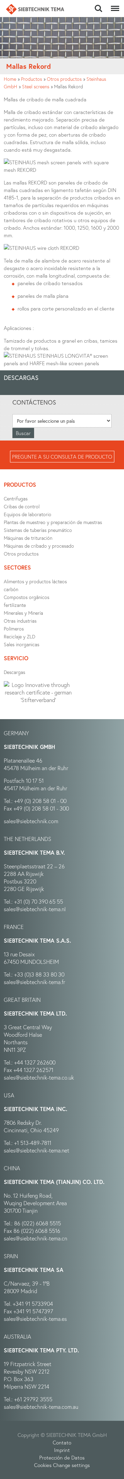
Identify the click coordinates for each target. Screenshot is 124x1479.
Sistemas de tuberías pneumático (38, 530)
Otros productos (64, 79)
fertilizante (15, 605)
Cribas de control (22, 506)
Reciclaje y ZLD (19, 636)
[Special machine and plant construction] (35, 9)
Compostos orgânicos (26, 597)
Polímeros (14, 628)
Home (10, 79)
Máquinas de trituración (28, 538)
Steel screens (35, 86)
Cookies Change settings (62, 1465)
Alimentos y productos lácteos (35, 581)
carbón (11, 589)
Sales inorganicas (21, 644)
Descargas (14, 672)
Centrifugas (16, 498)
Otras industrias (20, 620)
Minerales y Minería (23, 613)
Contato (62, 1442)
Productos (31, 79)
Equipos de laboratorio (27, 514)
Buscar (98, 4)
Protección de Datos (62, 1457)
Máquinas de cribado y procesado (39, 546)
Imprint (62, 1449)
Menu (113, 4)
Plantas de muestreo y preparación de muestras (53, 522)
